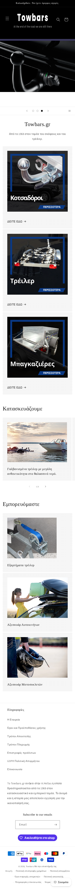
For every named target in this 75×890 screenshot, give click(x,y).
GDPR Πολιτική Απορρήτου (23, 761)
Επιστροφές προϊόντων (21, 752)
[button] (7, 18)
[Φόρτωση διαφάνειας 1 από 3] (33, 111)
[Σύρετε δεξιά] (46, 486)
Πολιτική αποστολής (54, 876)
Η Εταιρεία (13, 719)
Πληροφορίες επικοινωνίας (28, 882)
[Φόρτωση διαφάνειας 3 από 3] (42, 111)
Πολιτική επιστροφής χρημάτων (31, 871)
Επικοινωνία (14, 769)
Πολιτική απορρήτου (60, 871)
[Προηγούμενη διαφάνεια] (27, 111)
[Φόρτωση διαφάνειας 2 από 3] (37, 111)
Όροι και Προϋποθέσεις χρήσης (26, 727)
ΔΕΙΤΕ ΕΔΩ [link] (14, 387)
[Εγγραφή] (56, 824)
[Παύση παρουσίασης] (71, 111)
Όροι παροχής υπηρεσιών (27, 876)
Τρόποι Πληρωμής (18, 744)
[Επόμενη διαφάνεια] (48, 111)
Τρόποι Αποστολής (19, 736)
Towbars (30, 866)
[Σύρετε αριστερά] (29, 486)
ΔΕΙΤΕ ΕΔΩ (14, 221)
